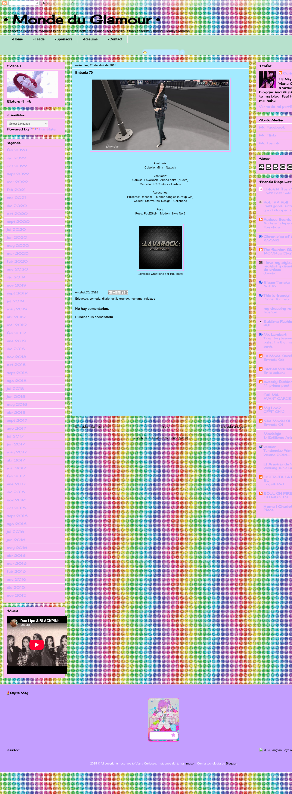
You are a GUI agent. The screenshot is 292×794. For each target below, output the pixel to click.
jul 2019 (15, 301)
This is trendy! (276, 295)
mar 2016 (17, 563)
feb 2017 (16, 476)
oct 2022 (17, 166)
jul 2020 (16, 229)
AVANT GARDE (277, 398)
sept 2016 (17, 516)
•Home (17, 39)
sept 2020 (18, 221)
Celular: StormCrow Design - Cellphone (160, 201)
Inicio (165, 426)
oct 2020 (17, 213)
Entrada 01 (273, 425)
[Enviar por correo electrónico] (110, 292)
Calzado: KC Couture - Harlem (160, 184)
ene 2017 (16, 484)
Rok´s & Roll (276, 202)
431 (267, 325)
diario (106, 298)
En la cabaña (274, 373)
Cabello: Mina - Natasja (160, 167)
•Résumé (90, 39)
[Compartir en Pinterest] (126, 292)
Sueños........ (273, 312)
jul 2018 (15, 388)
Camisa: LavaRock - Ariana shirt (154, 180)
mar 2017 (16, 468)
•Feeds (39, 39)
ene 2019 (16, 341)
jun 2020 (17, 237)
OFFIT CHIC (274, 412)
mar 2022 (17, 182)
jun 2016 (16, 540)
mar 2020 (17, 253)
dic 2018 (16, 349)
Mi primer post (276, 385)
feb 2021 (16, 190)
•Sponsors (63, 39)
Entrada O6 (274, 360)
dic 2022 (16, 158)
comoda (95, 298)
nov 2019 (16, 285)
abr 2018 (16, 412)
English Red (274, 484)
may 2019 (17, 309)
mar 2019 (17, 325)
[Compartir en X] (118, 292)
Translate (47, 129)
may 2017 (17, 452)
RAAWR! (271, 240)
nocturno (137, 298)
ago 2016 (17, 524)
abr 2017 (16, 460)
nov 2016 (16, 500)
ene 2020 (17, 269)
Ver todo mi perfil (275, 106)
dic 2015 (16, 587)
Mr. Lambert (275, 334)
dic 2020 (17, 206)
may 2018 (17, 404)
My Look (272, 408)
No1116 (270, 286)
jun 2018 (16, 396)
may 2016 (17, 548)
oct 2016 (16, 508)
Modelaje (272, 434)
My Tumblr (269, 143)
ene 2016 (16, 579)
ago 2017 (16, 428)
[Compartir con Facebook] (122, 292)
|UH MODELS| (276, 497)
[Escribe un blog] (114, 292)
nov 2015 (16, 595)
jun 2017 (16, 444)
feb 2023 (17, 150)
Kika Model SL (277, 421)
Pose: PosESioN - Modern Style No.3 (160, 213)
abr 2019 (16, 317)
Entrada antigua (232, 426)
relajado (149, 298)
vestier (270, 447)
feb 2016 (16, 571)
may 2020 (18, 245)
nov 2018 (16, 357)
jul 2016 (15, 531)
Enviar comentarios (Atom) (170, 438)
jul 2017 (15, 436)
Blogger (231, 763)
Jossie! (270, 273)
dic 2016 (16, 492)
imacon (190, 763)
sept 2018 (17, 373)
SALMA (271, 395)
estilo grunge (120, 298)
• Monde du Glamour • (82, 19)
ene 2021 (16, 197)
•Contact (115, 39)
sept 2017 (17, 420)
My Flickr (267, 135)
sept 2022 (18, 174)
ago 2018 (17, 381)
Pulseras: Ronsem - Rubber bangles (151, 196)
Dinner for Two (276, 299)
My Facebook (272, 127)
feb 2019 (16, 333)
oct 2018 (16, 364)
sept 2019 (17, 293)
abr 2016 (16, 555)
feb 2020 (17, 261)
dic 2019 (16, 277)
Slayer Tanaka (277, 282)
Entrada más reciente (92, 426)
